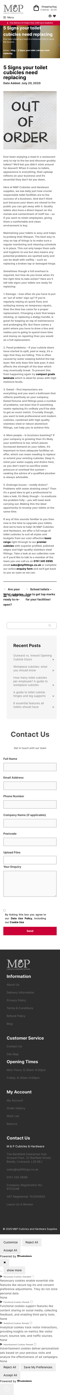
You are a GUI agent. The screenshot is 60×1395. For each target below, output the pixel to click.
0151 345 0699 (43, 561)
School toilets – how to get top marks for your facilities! (40, 594)
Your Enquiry (12, 866)
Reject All (32, 1242)
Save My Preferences (38, 1367)
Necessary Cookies (13, 1276)
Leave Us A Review (20, 1204)
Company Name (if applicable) (24, 815)
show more (14, 1270)
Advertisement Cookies (14, 1344)
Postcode (9, 833)
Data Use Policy (21, 918)
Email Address (13, 777)
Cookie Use (17, 922)
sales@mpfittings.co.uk (26, 565)
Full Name (10, 758)
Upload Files (11, 852)
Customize (11, 1242)
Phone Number (13, 796)
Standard (26, 1276)
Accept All (10, 1250)
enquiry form (24, 568)
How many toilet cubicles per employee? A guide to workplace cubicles (30, 681)
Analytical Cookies (12, 1323)
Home (6, 50)
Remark (26, 1302)
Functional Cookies (13, 1302)
